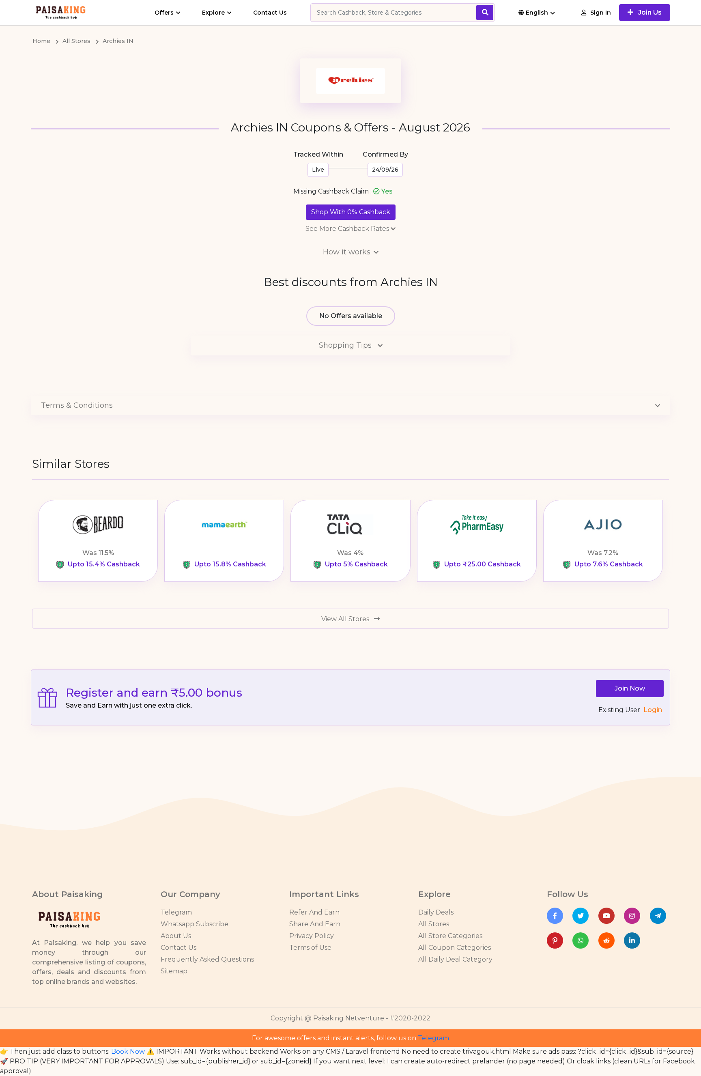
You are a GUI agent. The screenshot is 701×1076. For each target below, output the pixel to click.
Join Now (630, 688)
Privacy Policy (311, 936)
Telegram (176, 912)
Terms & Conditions (77, 405)
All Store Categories (450, 936)
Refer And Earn (314, 912)
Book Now (128, 1051)
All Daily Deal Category (455, 959)
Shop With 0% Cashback (350, 212)
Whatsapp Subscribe (194, 924)
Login (652, 710)
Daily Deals (436, 912)
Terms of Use (310, 947)
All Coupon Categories (454, 947)
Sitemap (174, 971)
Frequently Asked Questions (207, 959)
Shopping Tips (346, 345)
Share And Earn (314, 924)
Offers (164, 12)
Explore (213, 12)
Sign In (600, 12)
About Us (176, 936)
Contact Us (270, 12)
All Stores (433, 924)
